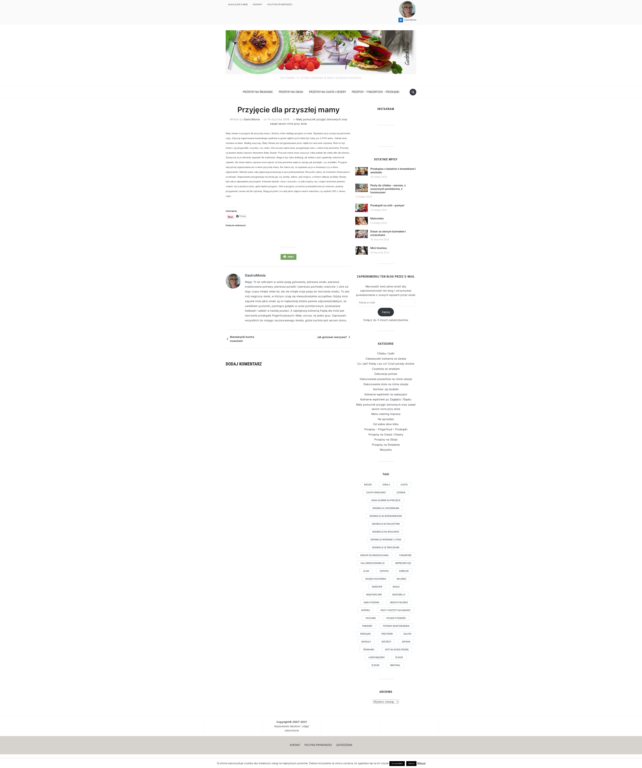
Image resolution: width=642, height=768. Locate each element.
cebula (386, 484)
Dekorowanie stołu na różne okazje (385, 384)
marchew (377, 586)
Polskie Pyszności (396, 618)
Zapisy (386, 312)
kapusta (384, 571)
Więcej (421, 763)
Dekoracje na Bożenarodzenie (385, 516)
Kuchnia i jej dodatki (386, 389)
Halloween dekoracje (373, 563)
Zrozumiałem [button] (397, 763)
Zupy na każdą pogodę (397, 649)
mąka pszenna (371, 602)
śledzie (399, 657)
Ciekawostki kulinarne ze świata (385, 358)
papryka (365, 610)
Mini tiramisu (378, 248)
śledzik (375, 665)
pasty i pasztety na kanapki (395, 610)
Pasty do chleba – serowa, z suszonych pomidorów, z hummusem (388, 189)
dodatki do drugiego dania (374, 555)
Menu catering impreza (385, 414)
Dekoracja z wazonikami (385, 508)
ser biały (366, 641)
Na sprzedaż (386, 419)
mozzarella (398, 594)
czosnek (400, 492)
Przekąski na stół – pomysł (387, 205)
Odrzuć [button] (411, 763)
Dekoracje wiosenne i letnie (385, 539)
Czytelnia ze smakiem (386, 368)
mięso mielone (374, 594)
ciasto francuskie (376, 492)
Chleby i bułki (385, 353)
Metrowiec (377, 218)
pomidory (367, 626)
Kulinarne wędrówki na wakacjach (385, 394)
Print (291, 256)
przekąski (365, 633)
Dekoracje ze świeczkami (385, 547)
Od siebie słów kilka (385, 424)
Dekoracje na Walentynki (386, 524)
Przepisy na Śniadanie (258, 92)
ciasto (404, 484)
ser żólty (386, 641)
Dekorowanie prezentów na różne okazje (386, 379)
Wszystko (386, 449)
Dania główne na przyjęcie (385, 500)
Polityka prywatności (279, 4)
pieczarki (371, 618)
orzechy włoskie (399, 602)
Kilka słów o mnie (238, 4)
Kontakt (257, 4)
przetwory (387, 633)
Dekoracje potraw (385, 373)
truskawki (368, 649)
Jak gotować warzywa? (332, 337)
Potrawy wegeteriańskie (396, 626)
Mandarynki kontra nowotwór (242, 339)
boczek (368, 484)
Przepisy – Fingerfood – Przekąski (375, 92)
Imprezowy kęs (403, 563)
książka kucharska (375, 579)
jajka (366, 571)
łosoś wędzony (376, 657)
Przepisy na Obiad (291, 92)
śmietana (395, 665)
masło (396, 586)
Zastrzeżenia (344, 745)
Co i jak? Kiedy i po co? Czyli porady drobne (385, 363)
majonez (401, 579)
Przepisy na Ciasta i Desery (327, 92)
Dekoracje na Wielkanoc (385, 531)
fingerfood (405, 555)
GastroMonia (252, 119)
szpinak (406, 641)
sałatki (407, 633)
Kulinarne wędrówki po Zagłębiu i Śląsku (385, 399)
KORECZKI (404, 571)
